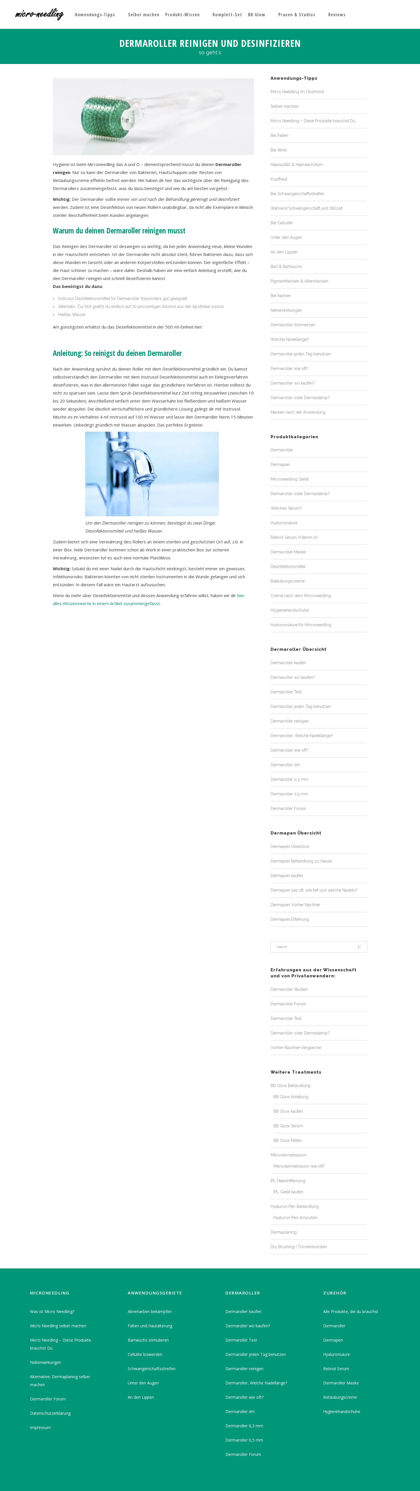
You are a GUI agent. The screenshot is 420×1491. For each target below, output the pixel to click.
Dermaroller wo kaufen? (293, 383)
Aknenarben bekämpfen (150, 1311)
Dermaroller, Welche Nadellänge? (302, 735)
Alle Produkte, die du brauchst (350, 1311)
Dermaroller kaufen (288, 663)
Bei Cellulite (282, 223)
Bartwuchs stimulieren (148, 1340)
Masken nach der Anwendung (298, 412)
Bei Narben (281, 295)
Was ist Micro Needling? (52, 1311)
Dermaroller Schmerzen (293, 325)
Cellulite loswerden (145, 1354)
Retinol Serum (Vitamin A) (294, 537)
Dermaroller (282, 450)
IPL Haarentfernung (288, 1180)
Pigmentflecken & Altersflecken (299, 281)
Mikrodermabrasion (289, 1155)
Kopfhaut (279, 179)
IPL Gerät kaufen (288, 1192)
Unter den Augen (286, 237)
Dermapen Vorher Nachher (295, 904)
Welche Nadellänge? (290, 339)
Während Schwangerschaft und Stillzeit (307, 208)
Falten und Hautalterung (150, 1325)
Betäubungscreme (288, 581)
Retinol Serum (336, 1368)
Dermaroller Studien (289, 989)
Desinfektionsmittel (288, 566)
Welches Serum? (286, 508)
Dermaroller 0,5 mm (289, 794)
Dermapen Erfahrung (290, 919)
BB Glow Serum (288, 1126)
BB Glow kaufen (288, 1111)
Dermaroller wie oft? (289, 368)
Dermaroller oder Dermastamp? (300, 397)
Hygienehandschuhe (290, 610)
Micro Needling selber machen (58, 1325)
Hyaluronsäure (284, 523)
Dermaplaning (284, 1232)
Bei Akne (279, 150)
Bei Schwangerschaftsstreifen (297, 193)
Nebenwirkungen (286, 310)
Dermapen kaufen (287, 875)
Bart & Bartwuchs (286, 266)
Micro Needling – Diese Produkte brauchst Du (313, 121)
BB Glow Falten (287, 1140)
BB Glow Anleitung (290, 1096)
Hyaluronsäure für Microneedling (301, 625)
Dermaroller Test (286, 692)
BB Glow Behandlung (290, 1085)
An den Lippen (284, 252)
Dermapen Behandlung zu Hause (301, 861)
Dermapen (280, 464)
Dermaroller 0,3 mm (289, 779)
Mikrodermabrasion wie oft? (299, 1166)
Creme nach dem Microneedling (301, 595)
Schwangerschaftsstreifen (151, 1368)
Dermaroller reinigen (290, 721)
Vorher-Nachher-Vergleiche (296, 1047)
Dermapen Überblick (290, 846)
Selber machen (285, 106)
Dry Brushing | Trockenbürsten (299, 1246)
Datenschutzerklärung (50, 1413)
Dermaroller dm (285, 764)
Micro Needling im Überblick (297, 91)
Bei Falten (279, 135)
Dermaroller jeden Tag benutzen (301, 354)
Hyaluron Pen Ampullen (295, 1217)
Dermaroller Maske (288, 552)
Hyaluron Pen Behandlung (295, 1206)
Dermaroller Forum (288, 808)
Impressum (40, 1427)
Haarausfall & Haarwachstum (297, 164)
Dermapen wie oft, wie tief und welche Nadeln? (314, 890)
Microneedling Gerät (290, 479)
